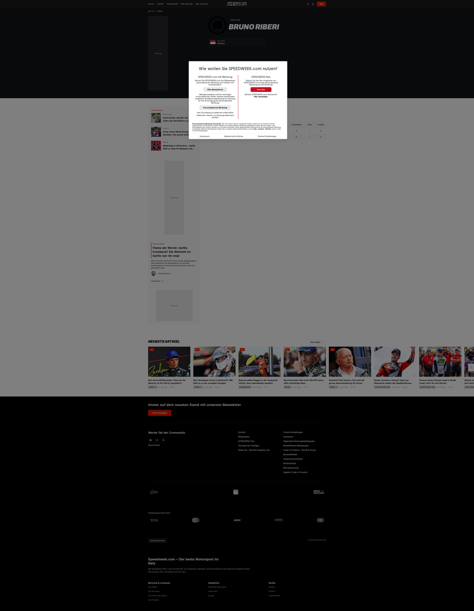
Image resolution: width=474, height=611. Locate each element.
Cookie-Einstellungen (267, 136)
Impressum (204, 136)
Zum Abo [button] (261, 89)
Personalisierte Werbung (215, 108)
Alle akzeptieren (215, 89)
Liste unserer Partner (262, 129)
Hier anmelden (261, 97)
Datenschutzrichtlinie (233, 136)
